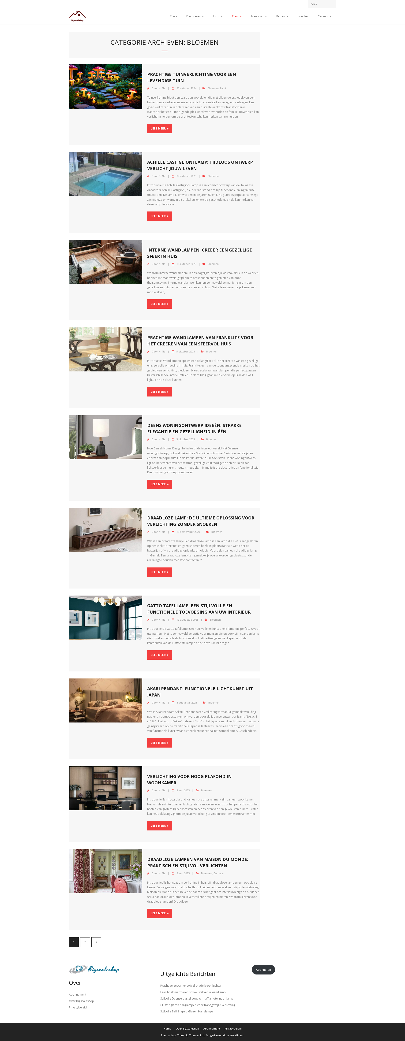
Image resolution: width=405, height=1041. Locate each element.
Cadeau (323, 16)
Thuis (173, 16)
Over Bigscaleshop (81, 1001)
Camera (219, 873)
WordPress (237, 1035)
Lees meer (158, 128)
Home (167, 1028)
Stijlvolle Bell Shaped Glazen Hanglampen (187, 1011)
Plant (235, 16)
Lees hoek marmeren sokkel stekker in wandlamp (193, 992)
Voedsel (303, 16)
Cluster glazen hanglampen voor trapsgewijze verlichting (197, 1005)
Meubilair (257, 16)
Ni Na (162, 88)
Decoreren (193, 16)
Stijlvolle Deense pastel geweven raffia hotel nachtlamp (196, 998)
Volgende (96, 942)
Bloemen (213, 88)
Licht (216, 16)
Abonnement (77, 995)
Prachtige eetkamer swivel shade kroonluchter (190, 986)
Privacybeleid (78, 1007)
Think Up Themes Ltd (190, 1035)
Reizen (280, 16)
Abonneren (263, 970)
